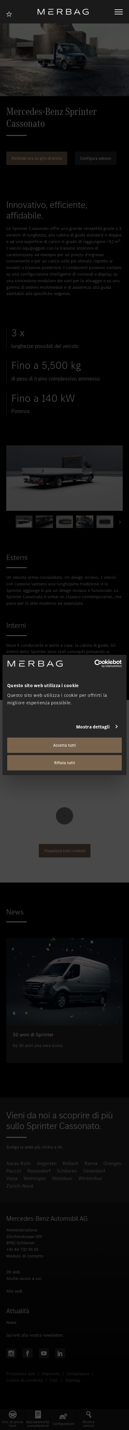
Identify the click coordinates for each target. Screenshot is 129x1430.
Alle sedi (14, 1291)
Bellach (71, 1163)
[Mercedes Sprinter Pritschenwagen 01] (64, 478)
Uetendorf (94, 1171)
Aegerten (47, 1163)
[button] (118, 522)
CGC (54, 1380)
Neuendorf (39, 1171)
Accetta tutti (64, 745)
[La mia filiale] (11, 13)
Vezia (12, 1178)
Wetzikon (62, 1178)
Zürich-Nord (19, 1186)
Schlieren (67, 1171)
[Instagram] (11, 1353)
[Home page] (65, 11)
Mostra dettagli (93, 726)
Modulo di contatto (25, 1256)
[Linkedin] (60, 1353)
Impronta (51, 1374)
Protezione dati (20, 1374)
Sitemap (72, 1380)
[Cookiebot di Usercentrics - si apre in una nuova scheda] (94, 664)
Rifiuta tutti (64, 762)
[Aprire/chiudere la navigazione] (118, 12)
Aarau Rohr (18, 1163)
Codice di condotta (24, 1380)
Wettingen (34, 1178)
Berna (91, 1163)
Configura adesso (95, 158)
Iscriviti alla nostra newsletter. (35, 1335)
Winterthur (90, 1178)
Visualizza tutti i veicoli (64, 850)
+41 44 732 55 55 (22, 1249)
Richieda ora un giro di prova (37, 158)
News (11, 1322)
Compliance (78, 1374)
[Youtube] (44, 1353)
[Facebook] (28, 1353)
